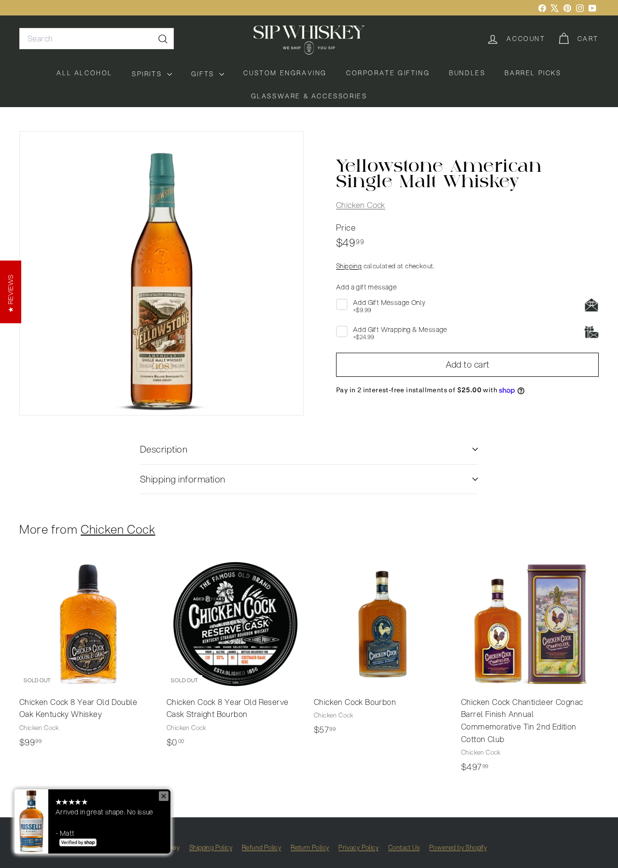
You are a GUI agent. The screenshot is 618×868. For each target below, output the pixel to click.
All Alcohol (84, 73)
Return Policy (310, 847)
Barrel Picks (533, 73)
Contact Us (404, 847)
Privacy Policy (358, 847)
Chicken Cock (360, 205)
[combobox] (96, 38)
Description (163, 448)
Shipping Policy (210, 847)
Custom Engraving (285, 73)
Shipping (349, 266)
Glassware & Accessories (309, 96)
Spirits (148, 73)
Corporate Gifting (388, 73)
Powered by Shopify (458, 847)
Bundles (467, 73)
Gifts (204, 73)
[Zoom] (161, 273)
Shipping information (182, 478)
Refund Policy (261, 847)
